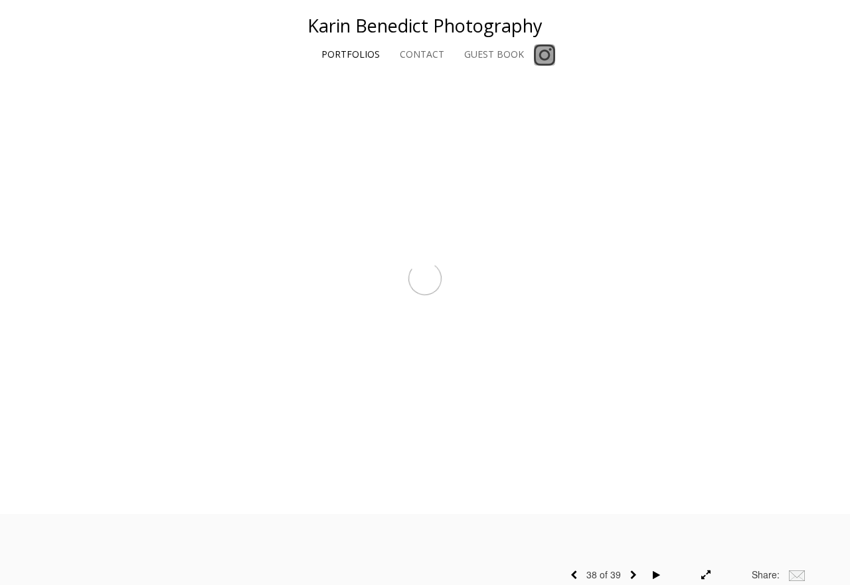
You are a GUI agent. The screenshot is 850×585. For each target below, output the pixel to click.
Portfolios (350, 54)
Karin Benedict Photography (425, 25)
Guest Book (494, 54)
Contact (422, 54)
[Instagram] (544, 55)
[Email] (797, 574)
